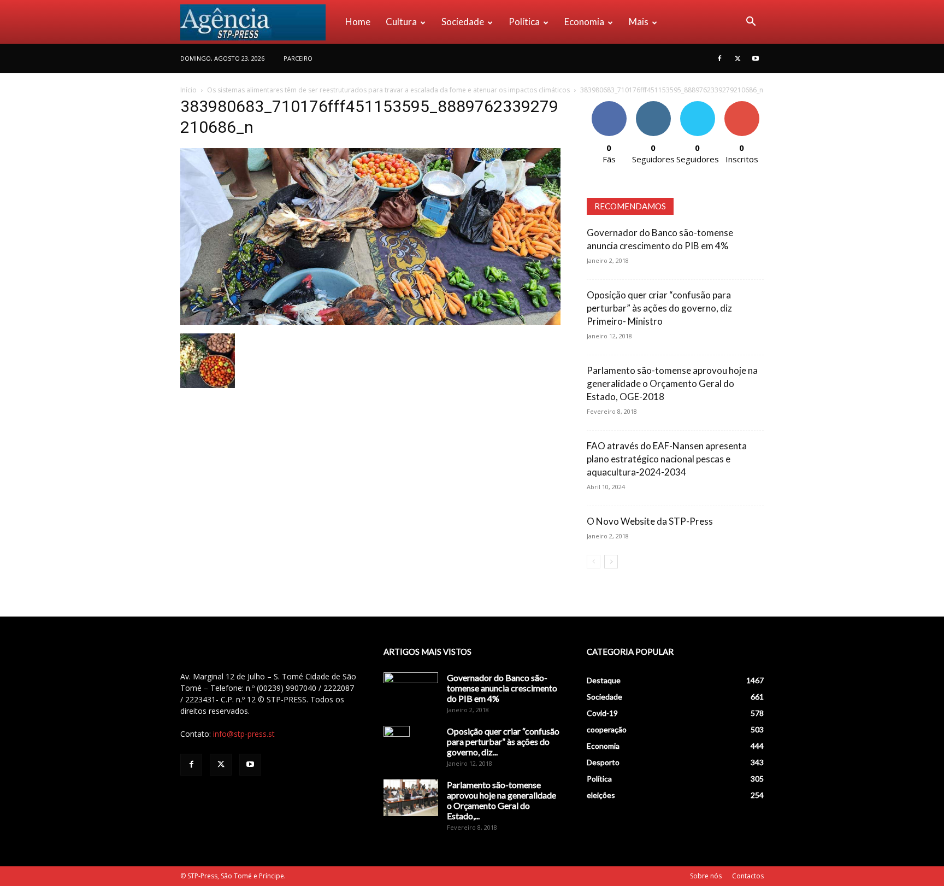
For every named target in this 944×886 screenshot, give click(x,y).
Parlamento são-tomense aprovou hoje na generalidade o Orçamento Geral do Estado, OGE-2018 (672, 383)
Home (357, 21)
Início (188, 90)
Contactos (748, 876)
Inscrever (742, 105)
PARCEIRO (298, 58)
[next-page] (611, 561)
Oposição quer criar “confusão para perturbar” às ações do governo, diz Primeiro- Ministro (659, 308)
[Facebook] (719, 58)
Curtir (609, 105)
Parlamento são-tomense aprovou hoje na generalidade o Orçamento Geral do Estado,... (501, 800)
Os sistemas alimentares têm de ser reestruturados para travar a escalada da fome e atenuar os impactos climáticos (388, 90)
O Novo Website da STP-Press (650, 521)
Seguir (653, 105)
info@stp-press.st (244, 734)
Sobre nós (706, 876)
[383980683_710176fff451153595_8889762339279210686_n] (370, 322)
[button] (751, 22)
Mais (638, 21)
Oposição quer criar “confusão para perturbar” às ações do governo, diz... (503, 741)
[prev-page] (593, 561)
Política (524, 21)
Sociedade (462, 21)
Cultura (401, 21)
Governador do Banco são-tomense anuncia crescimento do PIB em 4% (502, 687)
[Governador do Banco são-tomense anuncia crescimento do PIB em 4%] (411, 691)
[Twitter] (737, 58)
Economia (584, 21)
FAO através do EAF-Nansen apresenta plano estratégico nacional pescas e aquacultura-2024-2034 (667, 459)
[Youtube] (755, 58)
